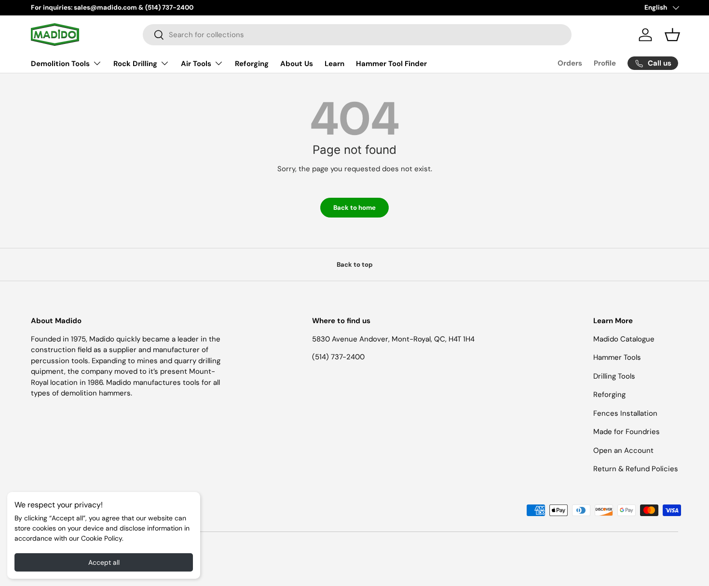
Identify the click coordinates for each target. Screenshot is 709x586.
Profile (605, 63)
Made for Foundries (626, 431)
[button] (672, 34)
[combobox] (357, 34)
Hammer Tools (617, 357)
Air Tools (196, 63)
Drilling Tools (614, 376)
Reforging (252, 63)
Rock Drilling (135, 63)
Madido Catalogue (623, 339)
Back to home (354, 208)
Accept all (104, 562)
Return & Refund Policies (635, 469)
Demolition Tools (60, 63)
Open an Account (623, 450)
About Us (296, 63)
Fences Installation (625, 413)
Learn (334, 63)
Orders (570, 63)
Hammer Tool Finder (391, 63)
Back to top (355, 264)
